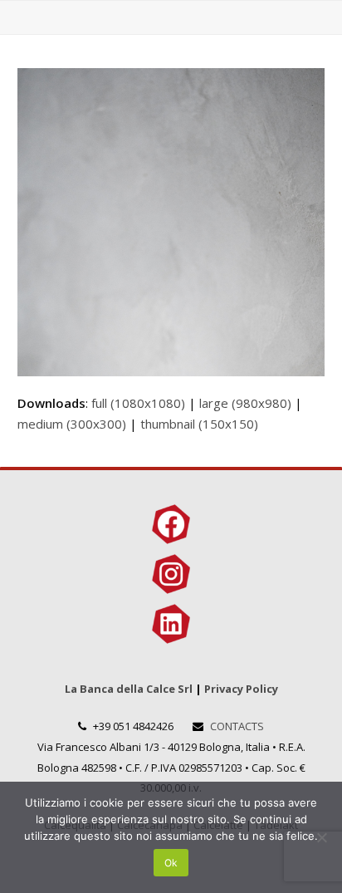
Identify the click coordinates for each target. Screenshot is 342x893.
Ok (171, 862)
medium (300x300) (71, 423)
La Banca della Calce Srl (129, 688)
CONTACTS (237, 726)
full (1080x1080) (138, 403)
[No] (321, 837)
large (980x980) (245, 403)
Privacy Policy (241, 688)
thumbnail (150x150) (199, 423)
